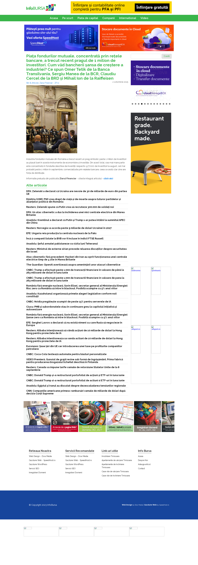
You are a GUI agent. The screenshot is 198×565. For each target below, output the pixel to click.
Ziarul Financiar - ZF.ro (49, 83)
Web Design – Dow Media (40, 456)
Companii (108, 18)
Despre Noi (143, 460)
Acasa (54, 18)
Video (144, 18)
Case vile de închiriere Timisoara (116, 476)
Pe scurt (67, 18)
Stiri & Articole (32, 83)
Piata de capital (87, 18)
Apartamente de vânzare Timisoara (117, 460)
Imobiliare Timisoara (110, 456)
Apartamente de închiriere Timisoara (113, 465)
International (127, 18)
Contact (141, 468)
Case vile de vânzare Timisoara (115, 471)
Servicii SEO (34, 468)
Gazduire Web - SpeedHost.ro (42, 460)
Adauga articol (144, 464)
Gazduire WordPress (38, 464)
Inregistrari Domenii (37, 472)
